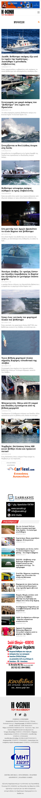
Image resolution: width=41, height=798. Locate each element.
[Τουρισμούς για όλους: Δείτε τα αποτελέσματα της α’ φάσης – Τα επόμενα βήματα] (8, 552)
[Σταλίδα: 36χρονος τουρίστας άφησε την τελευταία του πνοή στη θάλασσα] (8, 576)
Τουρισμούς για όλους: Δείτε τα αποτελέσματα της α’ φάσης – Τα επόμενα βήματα (27, 551)
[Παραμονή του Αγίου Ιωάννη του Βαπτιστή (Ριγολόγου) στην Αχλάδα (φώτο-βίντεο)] (8, 587)
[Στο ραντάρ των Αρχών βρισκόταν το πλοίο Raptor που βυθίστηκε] (20, 213)
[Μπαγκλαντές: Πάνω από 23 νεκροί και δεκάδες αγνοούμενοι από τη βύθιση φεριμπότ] (20, 388)
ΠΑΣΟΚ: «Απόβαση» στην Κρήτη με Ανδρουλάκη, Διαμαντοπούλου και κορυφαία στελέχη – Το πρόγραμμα (26, 563)
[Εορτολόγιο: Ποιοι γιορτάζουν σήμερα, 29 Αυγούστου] (8, 541)
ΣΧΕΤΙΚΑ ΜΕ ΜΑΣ (10, 775)
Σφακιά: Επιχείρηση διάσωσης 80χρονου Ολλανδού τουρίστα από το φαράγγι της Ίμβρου (26, 631)
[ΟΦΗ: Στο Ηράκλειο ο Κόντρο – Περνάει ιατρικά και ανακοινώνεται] (8, 621)
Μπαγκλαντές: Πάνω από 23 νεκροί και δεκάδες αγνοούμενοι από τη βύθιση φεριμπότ (19, 405)
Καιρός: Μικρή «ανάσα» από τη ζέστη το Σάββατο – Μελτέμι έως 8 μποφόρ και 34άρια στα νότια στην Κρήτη (27, 598)
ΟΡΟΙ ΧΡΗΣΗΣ (23, 775)
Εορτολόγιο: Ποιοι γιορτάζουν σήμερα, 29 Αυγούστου (27, 539)
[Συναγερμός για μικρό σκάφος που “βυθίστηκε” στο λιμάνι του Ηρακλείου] (20, 87)
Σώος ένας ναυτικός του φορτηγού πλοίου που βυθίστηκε (19, 318)
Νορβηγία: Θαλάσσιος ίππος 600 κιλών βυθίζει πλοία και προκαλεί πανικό (18, 449)
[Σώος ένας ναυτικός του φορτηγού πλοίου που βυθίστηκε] (20, 302)
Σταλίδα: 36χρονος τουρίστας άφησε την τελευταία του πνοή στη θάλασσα (27, 575)
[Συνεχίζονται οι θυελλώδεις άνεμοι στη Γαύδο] (20, 130)
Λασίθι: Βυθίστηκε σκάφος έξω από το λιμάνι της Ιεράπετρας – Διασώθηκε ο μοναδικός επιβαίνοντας (19, 60)
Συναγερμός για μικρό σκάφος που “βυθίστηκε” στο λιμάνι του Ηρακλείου (19, 105)
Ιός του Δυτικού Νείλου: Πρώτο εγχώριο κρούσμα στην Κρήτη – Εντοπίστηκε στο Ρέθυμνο (26, 529)
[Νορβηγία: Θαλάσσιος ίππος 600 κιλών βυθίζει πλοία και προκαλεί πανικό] (20, 431)
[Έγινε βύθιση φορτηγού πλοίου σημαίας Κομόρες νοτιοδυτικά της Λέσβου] (20, 342)
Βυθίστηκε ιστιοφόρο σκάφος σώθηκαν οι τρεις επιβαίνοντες (17, 189)
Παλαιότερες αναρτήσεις (11, 463)
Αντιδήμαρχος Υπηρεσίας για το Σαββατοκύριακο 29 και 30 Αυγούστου (27, 609)
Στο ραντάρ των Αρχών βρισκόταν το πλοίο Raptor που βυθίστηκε (19, 230)
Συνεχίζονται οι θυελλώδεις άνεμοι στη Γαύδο (19, 146)
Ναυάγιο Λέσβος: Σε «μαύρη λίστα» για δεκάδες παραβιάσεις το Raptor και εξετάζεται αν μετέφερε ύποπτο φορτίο (19, 275)
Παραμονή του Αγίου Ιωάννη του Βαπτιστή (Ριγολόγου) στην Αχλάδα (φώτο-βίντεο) (27, 586)
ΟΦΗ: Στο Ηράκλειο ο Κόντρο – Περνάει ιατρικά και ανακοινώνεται (27, 619)
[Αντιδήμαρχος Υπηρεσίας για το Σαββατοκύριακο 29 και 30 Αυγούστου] (8, 610)
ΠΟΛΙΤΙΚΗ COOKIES (25, 777)
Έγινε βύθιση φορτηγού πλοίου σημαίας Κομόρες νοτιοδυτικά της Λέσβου (19, 360)
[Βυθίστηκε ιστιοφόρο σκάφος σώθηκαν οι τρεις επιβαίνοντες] (20, 173)
